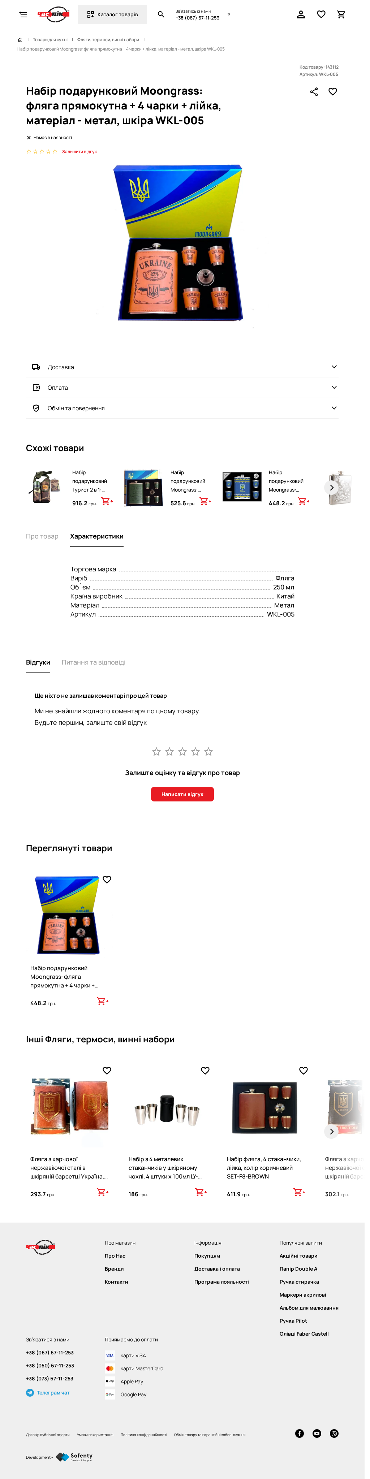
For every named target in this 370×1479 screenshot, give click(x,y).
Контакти (116, 1282)
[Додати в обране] (333, 91)
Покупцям (207, 1256)
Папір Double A (298, 1269)
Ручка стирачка (299, 1282)
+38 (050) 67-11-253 (50, 1365)
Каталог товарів (118, 14)
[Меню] (23, 14)
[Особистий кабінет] (301, 14)
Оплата (58, 388)
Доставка (61, 367)
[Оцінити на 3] (182, 751)
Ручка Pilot (293, 1321)
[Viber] (334, 1434)
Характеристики (97, 536)
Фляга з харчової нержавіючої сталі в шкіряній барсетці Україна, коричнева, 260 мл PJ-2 (67, 1172)
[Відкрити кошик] (341, 14)
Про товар (42, 536)
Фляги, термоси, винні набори (108, 40)
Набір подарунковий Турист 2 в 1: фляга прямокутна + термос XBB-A (89, 494)
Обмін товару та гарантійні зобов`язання (210, 1434)
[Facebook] (299, 1434)
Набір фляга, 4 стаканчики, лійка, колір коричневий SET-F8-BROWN (264, 1167)
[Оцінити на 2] (169, 751)
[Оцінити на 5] (208, 751)
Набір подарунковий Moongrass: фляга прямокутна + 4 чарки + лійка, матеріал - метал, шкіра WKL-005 (62, 985)
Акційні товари (299, 1256)
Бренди (114, 1269)
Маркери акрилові (303, 1295)
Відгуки (38, 662)
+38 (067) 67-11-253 (197, 18)
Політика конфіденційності (144, 1434)
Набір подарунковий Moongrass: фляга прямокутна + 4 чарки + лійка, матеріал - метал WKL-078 (287, 502)
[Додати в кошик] (107, 501)
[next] (331, 487)
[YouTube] (317, 1434)
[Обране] (321, 14)
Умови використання (95, 1434)
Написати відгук (182, 794)
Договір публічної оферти (48, 1434)
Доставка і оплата (217, 1269)
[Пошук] (161, 14)
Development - (39, 1457)
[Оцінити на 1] (156, 751)
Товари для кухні (50, 40)
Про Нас (115, 1256)
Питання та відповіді (93, 662)
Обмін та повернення (76, 408)
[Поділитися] (314, 91)
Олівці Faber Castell (304, 1334)
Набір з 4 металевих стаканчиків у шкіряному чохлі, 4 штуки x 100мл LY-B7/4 (163, 1172)
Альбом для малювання (309, 1308)
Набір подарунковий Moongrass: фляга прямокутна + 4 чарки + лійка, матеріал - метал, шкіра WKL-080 (189, 507)
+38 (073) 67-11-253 (49, 1378)
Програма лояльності (221, 1282)
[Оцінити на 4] (195, 751)
